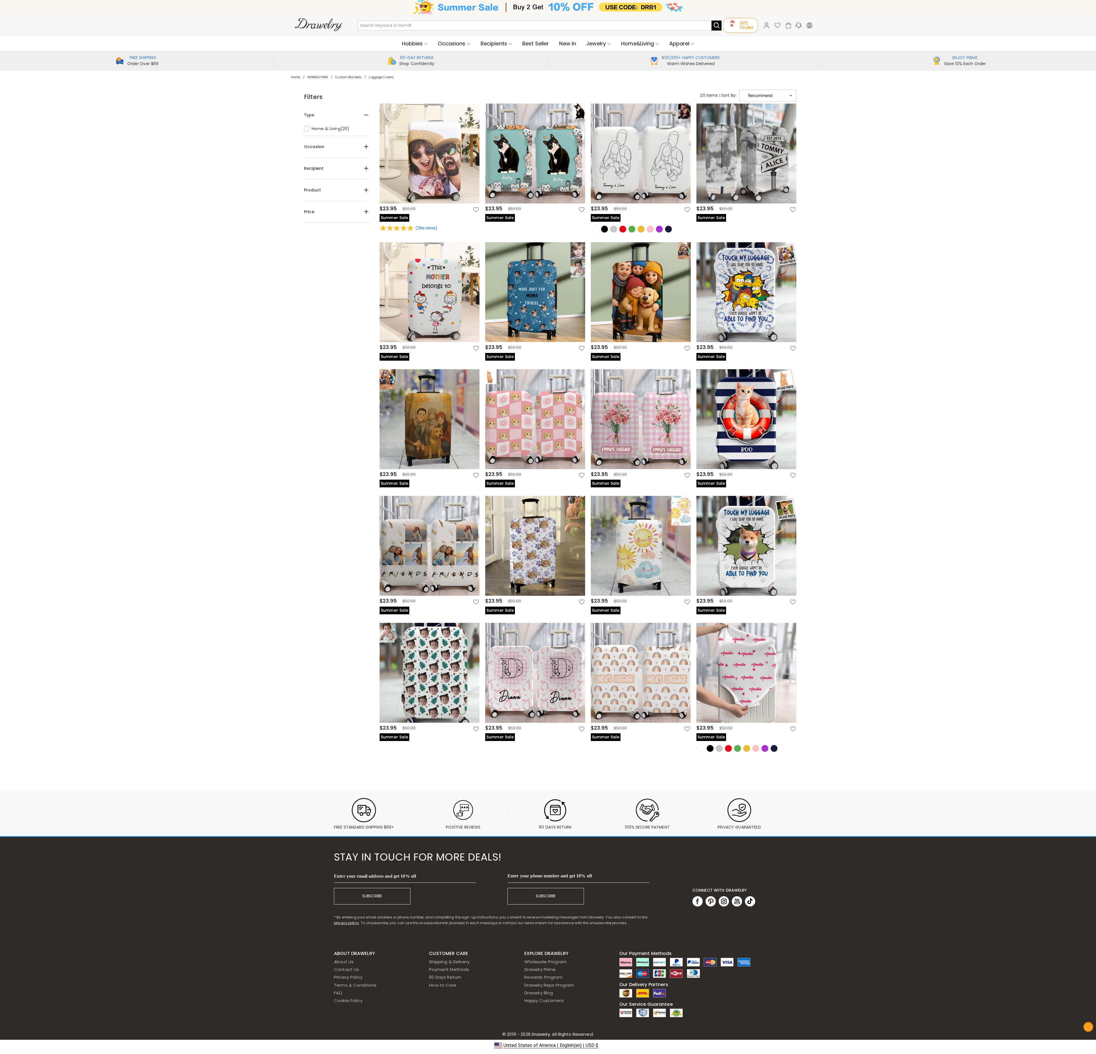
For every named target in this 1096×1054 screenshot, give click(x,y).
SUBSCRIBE (372, 896)
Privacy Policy (348, 977)
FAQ (338, 993)
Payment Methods (449, 969)
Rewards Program (543, 977)
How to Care (442, 985)
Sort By (729, 95)
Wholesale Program (545, 962)
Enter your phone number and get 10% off (549, 875)
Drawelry (562, 1034)
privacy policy (346, 922)
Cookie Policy (348, 1000)
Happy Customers (544, 1000)
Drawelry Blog (538, 993)
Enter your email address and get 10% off (375, 876)
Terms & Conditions (355, 985)
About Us (344, 962)
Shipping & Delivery (449, 962)
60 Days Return (445, 977)
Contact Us (346, 969)
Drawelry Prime (540, 969)
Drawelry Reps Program (549, 985)
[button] (767, 96)
